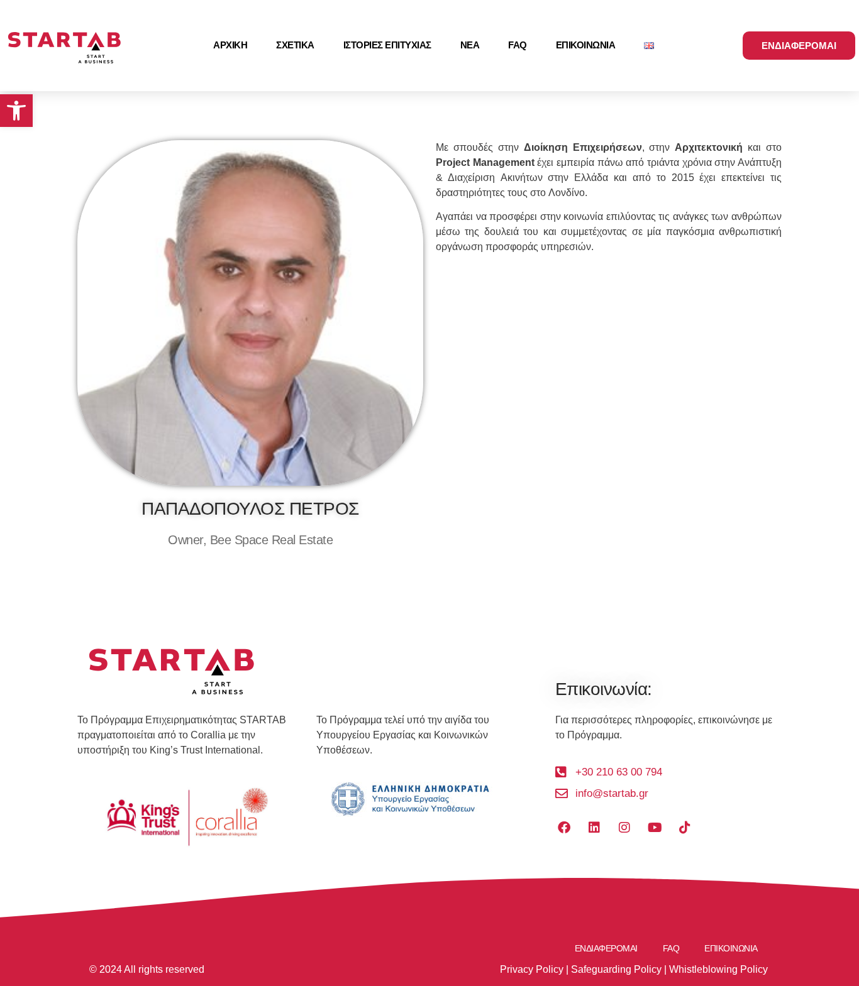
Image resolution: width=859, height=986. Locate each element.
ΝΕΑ (470, 45)
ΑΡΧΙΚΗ (230, 45)
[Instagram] (624, 827)
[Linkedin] (594, 827)
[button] (16, 110)
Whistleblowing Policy (718, 969)
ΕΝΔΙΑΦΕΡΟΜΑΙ (606, 948)
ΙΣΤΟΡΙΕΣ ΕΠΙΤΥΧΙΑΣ (387, 45)
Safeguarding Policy (616, 969)
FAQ (517, 45)
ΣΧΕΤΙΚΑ (295, 45)
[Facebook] (564, 827)
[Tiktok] (685, 827)
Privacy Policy (531, 969)
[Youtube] (654, 827)
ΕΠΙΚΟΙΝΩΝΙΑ (586, 45)
